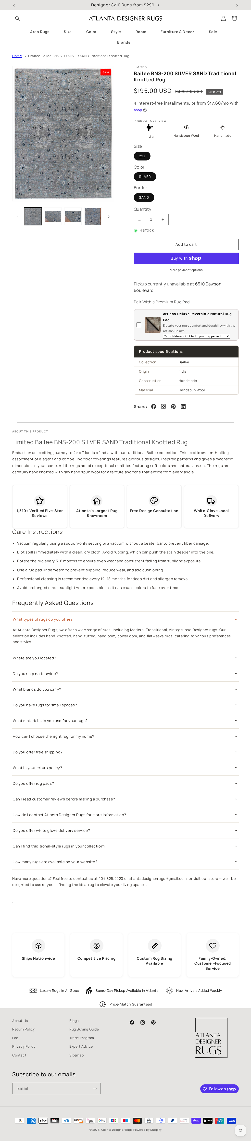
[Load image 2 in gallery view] (53, 216)
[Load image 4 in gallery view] (92, 216)
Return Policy (23, 1029)
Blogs (74, 1020)
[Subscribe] (94, 1088)
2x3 (142, 156)
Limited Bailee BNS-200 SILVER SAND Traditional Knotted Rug (78, 56)
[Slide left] (17, 216)
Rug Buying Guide (84, 1029)
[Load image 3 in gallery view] (73, 216)
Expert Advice (81, 1046)
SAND (144, 197)
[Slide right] (108, 216)
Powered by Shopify (147, 1129)
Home (17, 56)
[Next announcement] (237, 5)
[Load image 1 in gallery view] (33, 216)
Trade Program (81, 1037)
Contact (19, 1055)
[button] (17, 18)
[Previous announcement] (14, 5)
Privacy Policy (23, 1046)
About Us (20, 1020)
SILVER (145, 176)
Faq (15, 1037)
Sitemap (76, 1055)
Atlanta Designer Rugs (117, 1129)
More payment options (186, 270)
